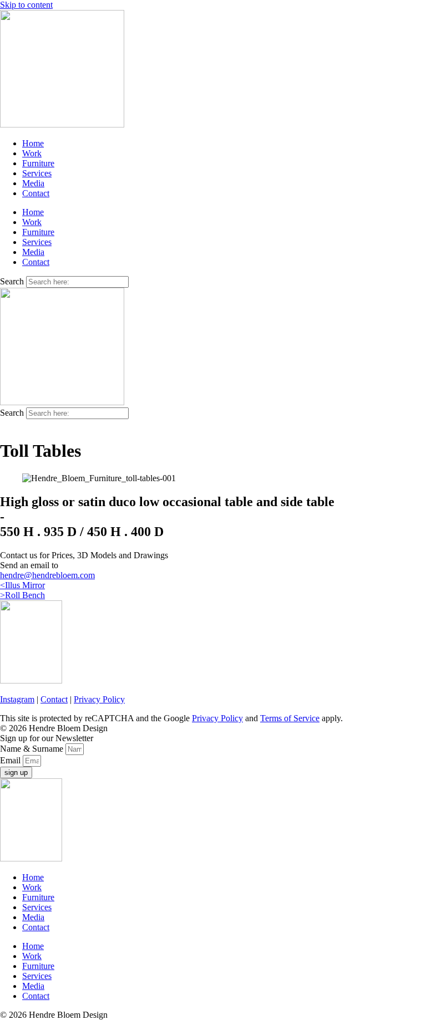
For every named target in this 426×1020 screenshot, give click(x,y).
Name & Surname (32, 748)
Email (11, 760)
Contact (35, 193)
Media (33, 183)
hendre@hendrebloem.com (47, 575)
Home (33, 143)
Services (37, 173)
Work (32, 153)
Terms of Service (290, 718)
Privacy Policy (99, 699)
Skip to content (26, 4)
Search (12, 281)
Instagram (17, 699)
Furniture (38, 163)
